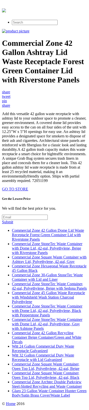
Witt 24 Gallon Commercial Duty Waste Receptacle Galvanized (43, 348)
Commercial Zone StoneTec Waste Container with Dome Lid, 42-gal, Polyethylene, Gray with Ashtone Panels (47, 324)
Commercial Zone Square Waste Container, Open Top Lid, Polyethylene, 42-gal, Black (45, 375)
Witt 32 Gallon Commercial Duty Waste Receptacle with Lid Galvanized (43, 357)
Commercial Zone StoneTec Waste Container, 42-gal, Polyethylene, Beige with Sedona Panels (49, 286)
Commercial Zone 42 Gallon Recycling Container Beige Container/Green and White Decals (46, 337)
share (6, 92)
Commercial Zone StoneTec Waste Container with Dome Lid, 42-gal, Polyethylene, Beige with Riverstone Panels (47, 248)
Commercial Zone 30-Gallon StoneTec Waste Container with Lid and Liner (47, 277)
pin (4, 101)
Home (11, 404)
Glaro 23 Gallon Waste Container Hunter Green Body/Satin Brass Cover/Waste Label (49, 393)
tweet (6, 96)
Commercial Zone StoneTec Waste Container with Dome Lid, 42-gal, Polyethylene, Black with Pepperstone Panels (47, 310)
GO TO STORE (15, 189)
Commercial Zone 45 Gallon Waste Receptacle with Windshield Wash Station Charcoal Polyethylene (48, 297)
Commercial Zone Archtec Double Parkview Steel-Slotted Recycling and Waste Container (47, 384)
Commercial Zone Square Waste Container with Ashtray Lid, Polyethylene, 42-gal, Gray (49, 259)
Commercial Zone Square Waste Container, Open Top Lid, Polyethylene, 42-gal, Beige (45, 366)
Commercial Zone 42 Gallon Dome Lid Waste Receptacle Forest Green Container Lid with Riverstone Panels (48, 234)
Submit (7, 222)
